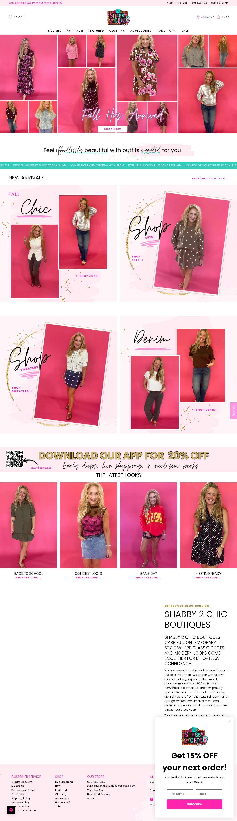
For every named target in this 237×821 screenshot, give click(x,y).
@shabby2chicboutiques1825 (187, 605)
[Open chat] (11, 810)
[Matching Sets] (178, 243)
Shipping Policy (21, 798)
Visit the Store (177, 3)
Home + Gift (63, 802)
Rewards (233, 410)
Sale (58, 806)
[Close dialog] (229, 722)
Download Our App (99, 794)
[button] (80, 30)
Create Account (21, 782)
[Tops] (58, 243)
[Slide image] (118, 83)
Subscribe (194, 804)
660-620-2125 (96, 782)
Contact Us (199, 3)
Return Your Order (23, 790)
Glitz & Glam (219, 3)
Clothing (60, 794)
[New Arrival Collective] (58, 374)
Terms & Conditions (24, 810)
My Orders (18, 786)
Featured (61, 790)
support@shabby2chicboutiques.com (111, 786)
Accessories (63, 798)
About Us (93, 798)
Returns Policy (20, 802)
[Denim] (178, 374)
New (58, 786)
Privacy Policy (20, 806)
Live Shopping (64, 782)
